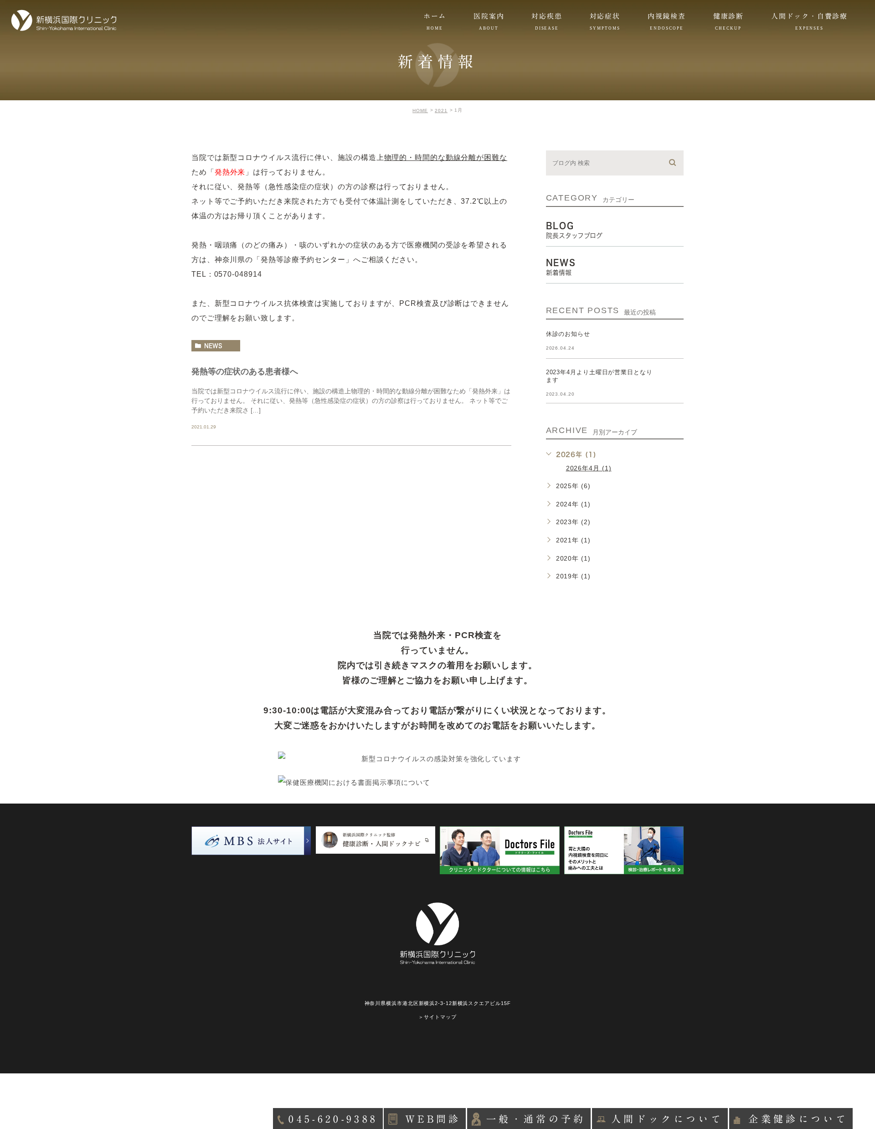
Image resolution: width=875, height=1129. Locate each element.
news (213, 345)
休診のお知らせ (568, 333)
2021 (441, 110)
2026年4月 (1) (589, 468)
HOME (420, 110)
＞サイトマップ (437, 1017)
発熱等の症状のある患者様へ (244, 371)
